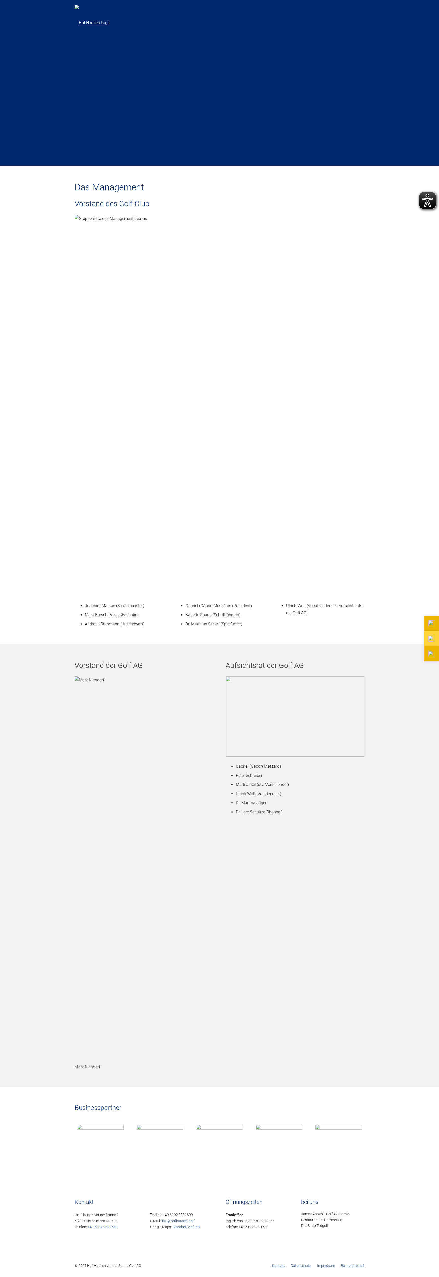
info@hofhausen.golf (178, 1221)
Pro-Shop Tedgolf (314, 1226)
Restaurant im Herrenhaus (322, 1220)
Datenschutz (301, 1266)
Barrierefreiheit (352, 1266)
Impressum (326, 1266)
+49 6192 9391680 (103, 1227)
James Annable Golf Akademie (325, 1214)
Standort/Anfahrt (186, 1227)
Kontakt (278, 1266)
